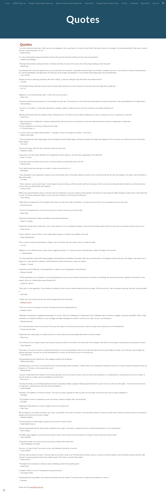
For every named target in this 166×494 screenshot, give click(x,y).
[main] (83, 19)
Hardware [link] (134, 3)
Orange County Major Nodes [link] (39, 3)
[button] (163, 3)
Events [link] (124, 3)
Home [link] (7, 3)
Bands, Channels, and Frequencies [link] (69, 3)
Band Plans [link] (89, 3)
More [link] (154, 3)
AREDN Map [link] (18, 3)
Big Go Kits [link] (145, 3)
